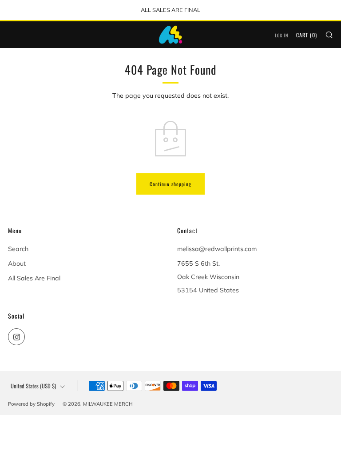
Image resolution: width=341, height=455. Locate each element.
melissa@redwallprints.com (217, 249)
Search (18, 249)
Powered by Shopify (31, 404)
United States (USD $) (33, 386)
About (17, 263)
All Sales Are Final (34, 278)
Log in (281, 35)
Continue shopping (170, 184)
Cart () (306, 35)
